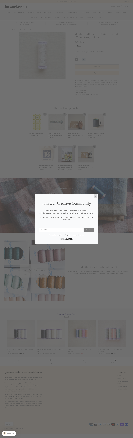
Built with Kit (67, 239)
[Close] (95, 196)
